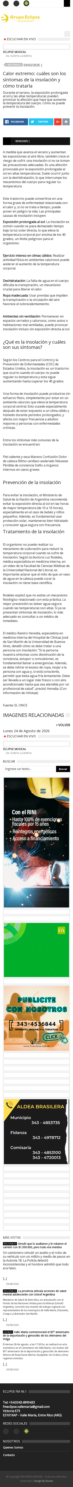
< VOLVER (63, 725)
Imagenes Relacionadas (33, 714)
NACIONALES (14, 64)
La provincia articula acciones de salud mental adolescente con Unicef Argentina (34, 1292)
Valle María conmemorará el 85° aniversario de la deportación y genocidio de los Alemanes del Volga (36, 1335)
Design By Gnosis (43, 1481)
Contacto (9, 1455)
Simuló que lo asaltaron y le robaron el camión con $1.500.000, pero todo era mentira (35, 1245)
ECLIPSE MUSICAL (14, 52)
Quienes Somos (13, 1447)
